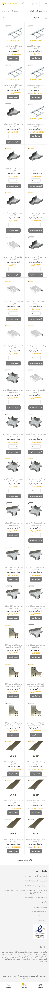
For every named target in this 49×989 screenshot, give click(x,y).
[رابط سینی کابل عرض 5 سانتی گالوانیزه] (13, 244)
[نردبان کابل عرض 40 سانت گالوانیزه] (36, 111)
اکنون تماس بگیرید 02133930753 (36, 876)
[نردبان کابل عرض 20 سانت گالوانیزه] (36, 72)
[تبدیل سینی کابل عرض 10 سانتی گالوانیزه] (36, 156)
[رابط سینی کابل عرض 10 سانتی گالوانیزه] (36, 289)
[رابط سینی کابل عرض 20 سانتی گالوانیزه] (36, 333)
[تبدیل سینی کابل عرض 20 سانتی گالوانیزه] (36, 200)
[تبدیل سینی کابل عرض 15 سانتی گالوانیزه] (13, 156)
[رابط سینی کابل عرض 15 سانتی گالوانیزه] (13, 289)
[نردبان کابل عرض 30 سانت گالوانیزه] (13, 72)
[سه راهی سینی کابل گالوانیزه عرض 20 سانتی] (36, 593)
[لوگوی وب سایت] (10, 3)
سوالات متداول (42, 916)
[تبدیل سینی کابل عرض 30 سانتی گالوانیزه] (36, 244)
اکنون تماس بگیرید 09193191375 (36, 886)
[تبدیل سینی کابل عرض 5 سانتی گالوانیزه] (13, 111)
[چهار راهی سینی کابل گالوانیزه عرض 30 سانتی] (36, 510)
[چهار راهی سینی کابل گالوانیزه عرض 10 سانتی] (36, 422)
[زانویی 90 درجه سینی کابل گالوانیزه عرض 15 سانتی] (13, 671)
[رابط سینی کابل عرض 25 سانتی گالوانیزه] (13, 333)
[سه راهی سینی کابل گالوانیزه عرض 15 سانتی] (13, 555)
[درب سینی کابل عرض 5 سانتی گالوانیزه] (36, 749)
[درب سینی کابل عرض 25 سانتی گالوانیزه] (36, 827)
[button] (13, 142)
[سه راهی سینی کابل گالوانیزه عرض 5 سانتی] (13, 510)
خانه (45, 11)
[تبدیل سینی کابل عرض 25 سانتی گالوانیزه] (13, 200)
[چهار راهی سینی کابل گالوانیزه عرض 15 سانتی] (13, 422)
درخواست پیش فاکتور (39, 911)
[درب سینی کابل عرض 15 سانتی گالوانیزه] (36, 788)
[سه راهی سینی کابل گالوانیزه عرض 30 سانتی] (36, 632)
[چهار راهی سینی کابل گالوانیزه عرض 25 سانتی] (36, 466)
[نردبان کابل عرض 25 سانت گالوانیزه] (13, 33)
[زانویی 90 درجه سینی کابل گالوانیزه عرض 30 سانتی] (13, 710)
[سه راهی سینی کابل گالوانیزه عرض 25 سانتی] (13, 593)
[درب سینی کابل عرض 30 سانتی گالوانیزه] (13, 827)
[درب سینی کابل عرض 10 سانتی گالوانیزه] (13, 749)
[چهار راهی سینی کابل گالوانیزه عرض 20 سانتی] (13, 466)
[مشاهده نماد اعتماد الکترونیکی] (40, 931)
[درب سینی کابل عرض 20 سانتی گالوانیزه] (13, 788)
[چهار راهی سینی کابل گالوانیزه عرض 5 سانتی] (13, 377)
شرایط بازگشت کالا (40, 907)
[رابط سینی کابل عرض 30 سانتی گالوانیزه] (36, 377)
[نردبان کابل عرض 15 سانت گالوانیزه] (36, 33)
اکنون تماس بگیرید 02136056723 (36, 881)
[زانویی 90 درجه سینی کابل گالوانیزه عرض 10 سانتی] (36, 671)
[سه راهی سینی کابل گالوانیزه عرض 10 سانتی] (36, 555)
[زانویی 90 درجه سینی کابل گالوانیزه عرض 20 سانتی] (36, 710)
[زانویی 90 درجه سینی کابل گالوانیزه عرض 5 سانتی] (13, 632)
